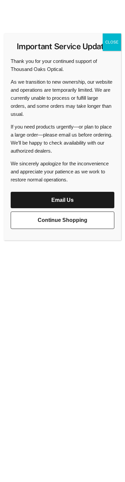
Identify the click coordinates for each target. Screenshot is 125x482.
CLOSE (111, 42)
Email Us (62, 200)
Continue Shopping (62, 220)
